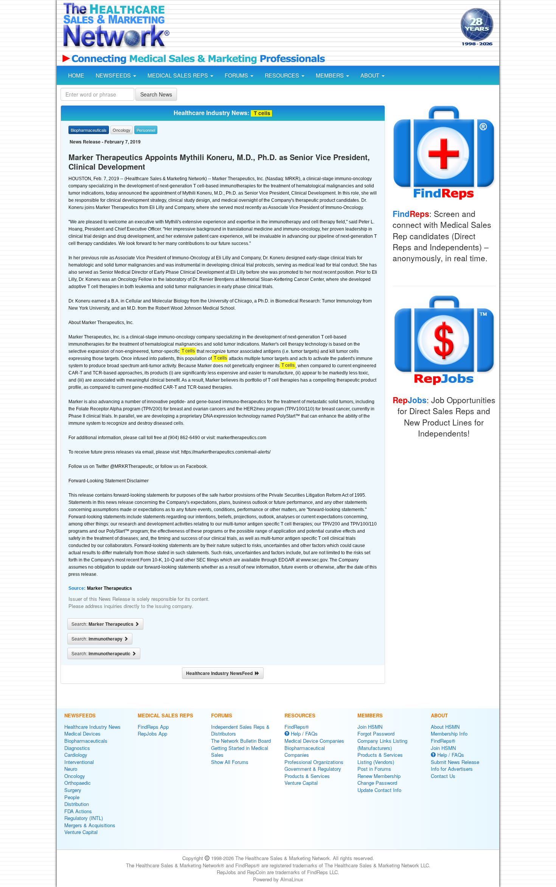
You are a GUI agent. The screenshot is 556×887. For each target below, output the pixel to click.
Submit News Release (455, 761)
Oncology (74, 775)
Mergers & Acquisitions (89, 825)
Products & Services (307, 775)
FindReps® (296, 726)
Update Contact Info (379, 789)
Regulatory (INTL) (83, 818)
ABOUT (370, 75)
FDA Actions (78, 811)
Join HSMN (369, 726)
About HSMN (445, 726)
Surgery (72, 789)
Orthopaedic (77, 782)
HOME (76, 75)
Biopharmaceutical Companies (304, 751)
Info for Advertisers (452, 768)
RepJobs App (152, 733)
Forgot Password (375, 733)
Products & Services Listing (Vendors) (380, 758)
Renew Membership (379, 775)
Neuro (70, 768)
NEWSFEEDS (114, 75)
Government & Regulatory (312, 768)
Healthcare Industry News (92, 726)
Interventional (79, 761)
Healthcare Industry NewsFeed (220, 673)
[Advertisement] (314, 28)
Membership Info (449, 733)
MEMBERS (330, 75)
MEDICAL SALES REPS (179, 75)
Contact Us (443, 775)
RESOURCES (283, 75)
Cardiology (75, 754)
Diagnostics (77, 747)
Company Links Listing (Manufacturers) (382, 744)
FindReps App (153, 726)
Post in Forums (374, 768)
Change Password (377, 782)
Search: (103, 623)
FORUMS (237, 75)
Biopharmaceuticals (85, 740)
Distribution (76, 803)
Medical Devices (82, 733)
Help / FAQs (303, 733)
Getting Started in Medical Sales (239, 751)
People (71, 797)
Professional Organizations (313, 761)
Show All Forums (229, 761)
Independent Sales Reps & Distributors (240, 730)
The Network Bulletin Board (241, 740)
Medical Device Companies (314, 740)
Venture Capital (81, 832)
